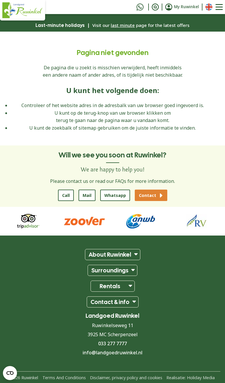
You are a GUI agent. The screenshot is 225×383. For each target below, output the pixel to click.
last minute (123, 25)
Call (66, 195)
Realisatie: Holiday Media (190, 377)
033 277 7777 (112, 343)
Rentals (110, 286)
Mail (87, 195)
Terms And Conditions (64, 377)
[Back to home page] (22, 10)
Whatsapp (115, 195)
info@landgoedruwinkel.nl (112, 352)
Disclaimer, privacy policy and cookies (126, 377)
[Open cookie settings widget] (10, 373)
